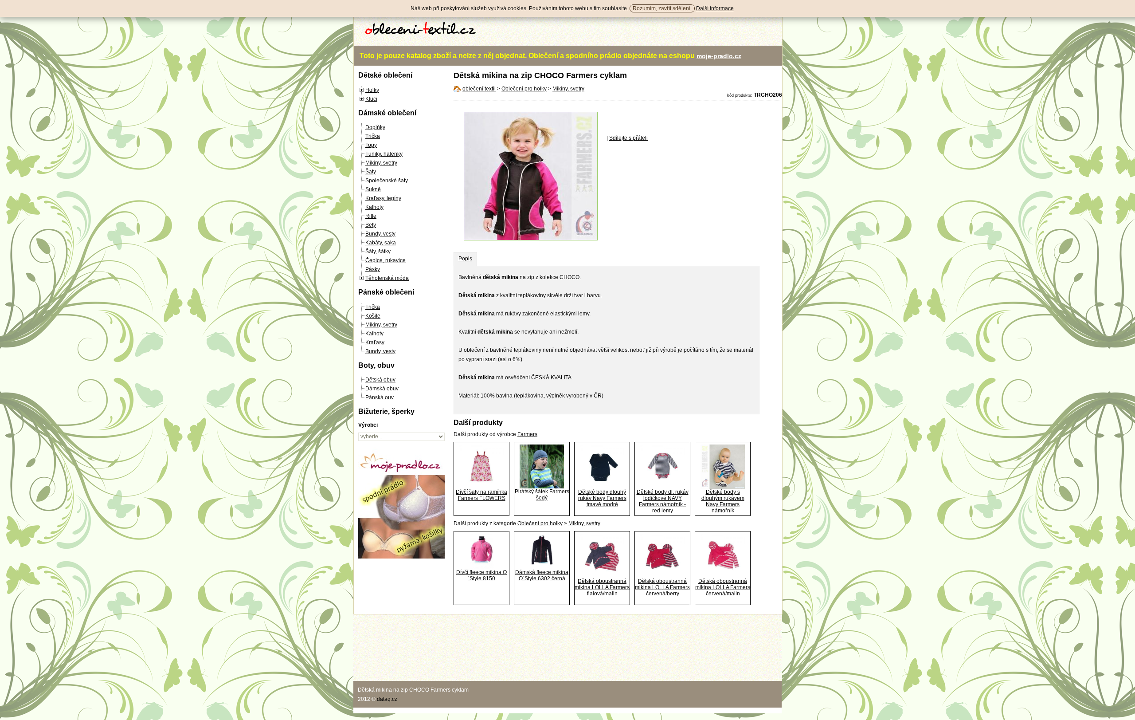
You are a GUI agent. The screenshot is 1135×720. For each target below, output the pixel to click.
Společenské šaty (386, 180)
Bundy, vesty (380, 234)
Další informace (715, 8)
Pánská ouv (379, 397)
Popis (465, 259)
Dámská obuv (382, 389)
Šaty (370, 172)
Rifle (370, 216)
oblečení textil (479, 89)
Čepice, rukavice (385, 260)
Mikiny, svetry (381, 163)
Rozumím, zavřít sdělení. (662, 8)
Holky (372, 90)
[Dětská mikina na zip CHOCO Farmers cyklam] (531, 239)
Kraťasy (374, 342)
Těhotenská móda (387, 278)
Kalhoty (374, 207)
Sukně (373, 189)
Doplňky (375, 127)
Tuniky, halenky (384, 154)
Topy (371, 145)
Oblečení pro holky (524, 89)
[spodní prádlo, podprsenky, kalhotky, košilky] (401, 557)
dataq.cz (387, 699)
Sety (370, 225)
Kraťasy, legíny (383, 198)
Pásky (372, 269)
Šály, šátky (378, 251)
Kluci (371, 99)
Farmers (527, 434)
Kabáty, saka (380, 243)
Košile (372, 316)
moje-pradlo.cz (719, 55)
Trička (372, 136)
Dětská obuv (380, 380)
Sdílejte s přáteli (628, 138)
